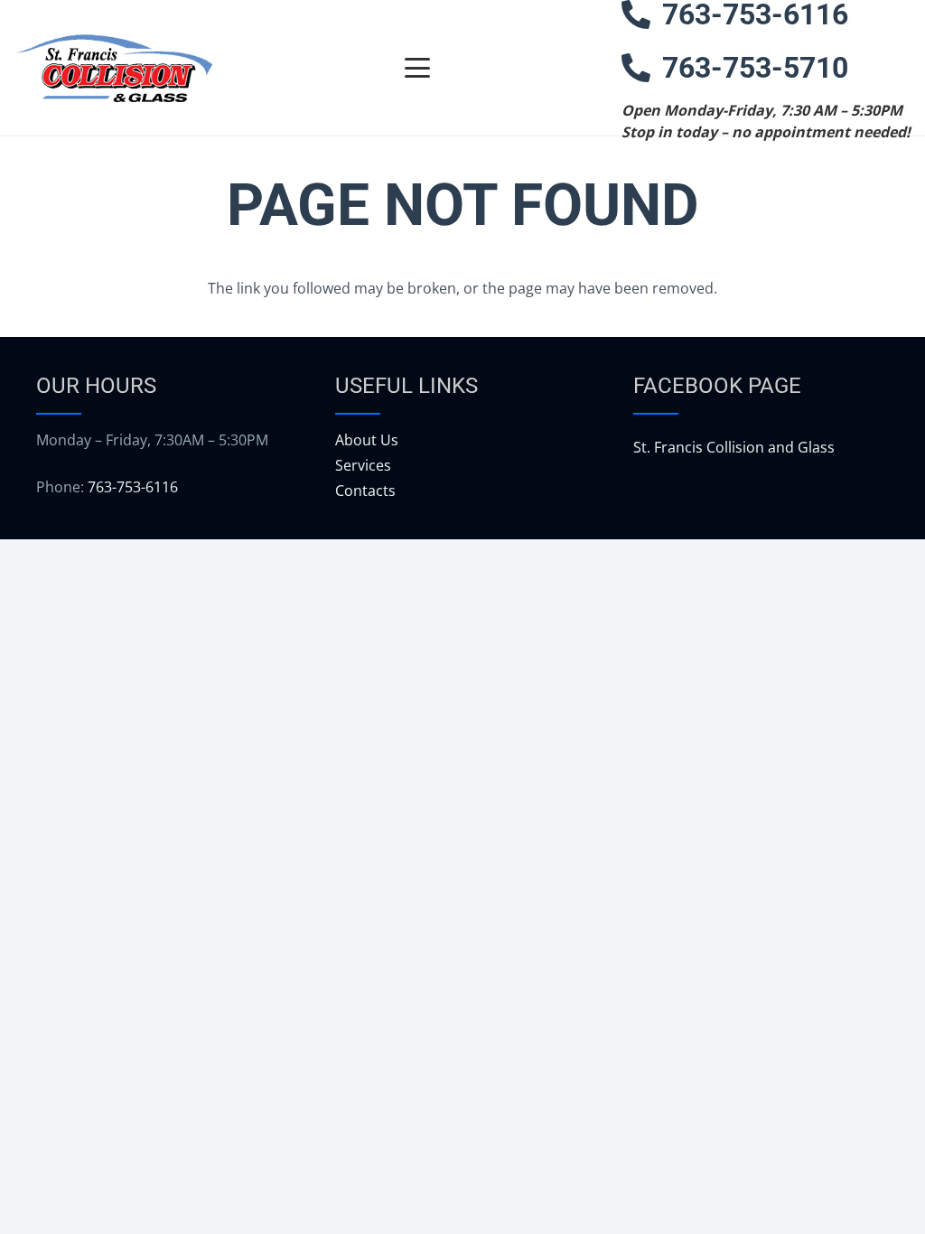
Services (363, 465)
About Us (366, 440)
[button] (417, 67)
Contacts (365, 490)
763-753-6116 (133, 487)
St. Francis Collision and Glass (734, 447)
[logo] (113, 68)
